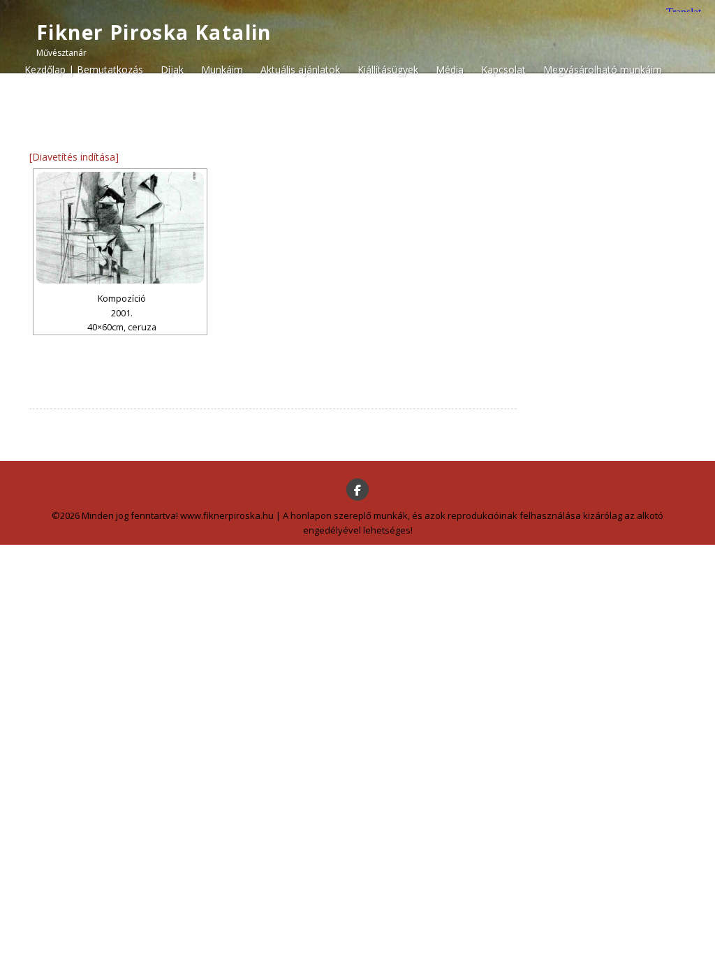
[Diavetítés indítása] (74, 156)
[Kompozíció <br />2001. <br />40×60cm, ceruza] (120, 228)
